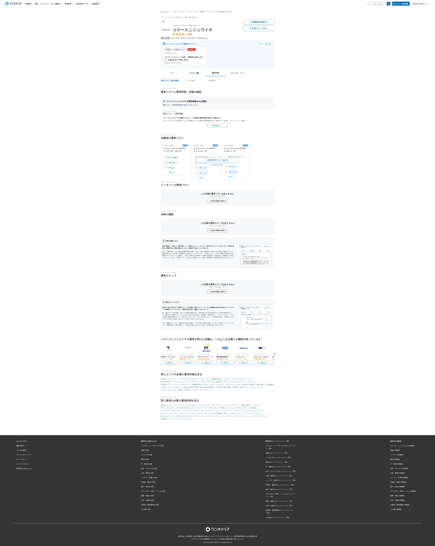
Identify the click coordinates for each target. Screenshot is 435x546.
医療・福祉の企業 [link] (147, 495)
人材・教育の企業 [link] (147, 473)
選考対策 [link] (202, 11)
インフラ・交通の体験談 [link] (399, 477)
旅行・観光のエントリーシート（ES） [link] (280, 489)
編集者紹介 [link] (20, 445)
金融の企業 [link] (145, 450)
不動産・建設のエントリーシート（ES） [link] (280, 485)
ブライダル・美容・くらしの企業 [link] (153, 491)
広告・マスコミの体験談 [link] (399, 468)
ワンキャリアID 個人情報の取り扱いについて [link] (227, 539)
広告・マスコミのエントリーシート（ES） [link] (281, 471)
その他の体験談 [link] (395, 509)
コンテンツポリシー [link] (23, 464)
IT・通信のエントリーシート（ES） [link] (279, 466)
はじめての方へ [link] (22, 441)
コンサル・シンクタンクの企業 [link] (152, 445)
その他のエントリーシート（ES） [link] (278, 517)
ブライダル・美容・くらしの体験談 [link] (403, 491)
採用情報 (193, 73)
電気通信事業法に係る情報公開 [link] (245, 536)
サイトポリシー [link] (22, 459)
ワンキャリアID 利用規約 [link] (200, 539)
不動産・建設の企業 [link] (148, 482)
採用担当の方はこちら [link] (24, 468)
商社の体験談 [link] (395, 459)
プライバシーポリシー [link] (224, 536)
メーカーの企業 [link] (146, 455)
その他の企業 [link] (146, 509)
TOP (172, 73)
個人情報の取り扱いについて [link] (204, 536)
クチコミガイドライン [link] (24, 455)
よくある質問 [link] (21, 450)
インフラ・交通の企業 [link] (149, 477)
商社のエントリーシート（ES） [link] (277, 462)
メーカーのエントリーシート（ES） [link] (279, 457)
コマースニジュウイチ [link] (192, 11)
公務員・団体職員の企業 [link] (150, 504)
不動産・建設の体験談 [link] (398, 482)
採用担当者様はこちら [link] (421, 3)
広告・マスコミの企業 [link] (149, 468)
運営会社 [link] (181, 536)
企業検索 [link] (28, 4)
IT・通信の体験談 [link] (396, 464)
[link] (14, 3)
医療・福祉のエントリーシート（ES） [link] (280, 501)
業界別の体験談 (395, 441)
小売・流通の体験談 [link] (397, 500)
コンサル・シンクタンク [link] (178, 11)
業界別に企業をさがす (149, 441)
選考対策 (215, 73)
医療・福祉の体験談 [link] (397, 495)
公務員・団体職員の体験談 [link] (400, 504)
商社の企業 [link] (145, 459)
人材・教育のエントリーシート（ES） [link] (280, 475)
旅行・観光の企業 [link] (147, 486)
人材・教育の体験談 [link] (397, 473)
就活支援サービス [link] (82, 4)
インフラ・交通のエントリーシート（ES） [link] (281, 480)
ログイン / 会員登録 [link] (401, 3)
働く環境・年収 (237, 73)
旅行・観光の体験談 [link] (397, 486)
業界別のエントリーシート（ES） (278, 441)
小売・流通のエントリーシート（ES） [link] (280, 505)
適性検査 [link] (95, 4)
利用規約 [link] (189, 536)
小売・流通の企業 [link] (147, 500)
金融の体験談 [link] (395, 450)
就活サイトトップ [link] (165, 11)
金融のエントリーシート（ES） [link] (277, 453)
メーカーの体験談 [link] (396, 455)
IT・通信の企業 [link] (146, 464)
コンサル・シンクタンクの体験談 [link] (402, 445)
